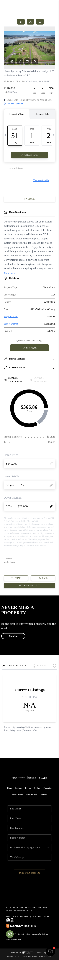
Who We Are (31, 795)
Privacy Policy (13, 956)
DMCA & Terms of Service (34, 956)
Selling (37, 788)
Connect (43, 795)
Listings (18, 788)
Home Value (17, 795)
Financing (47, 788)
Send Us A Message (29, 872)
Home (9, 788)
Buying (28, 788)
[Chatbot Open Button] (50, 951)
